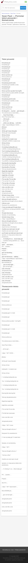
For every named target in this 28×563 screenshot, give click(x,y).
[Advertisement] (14, 42)
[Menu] (26, 1)
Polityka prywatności (20, 549)
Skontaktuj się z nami (8, 549)
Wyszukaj (23, 7)
